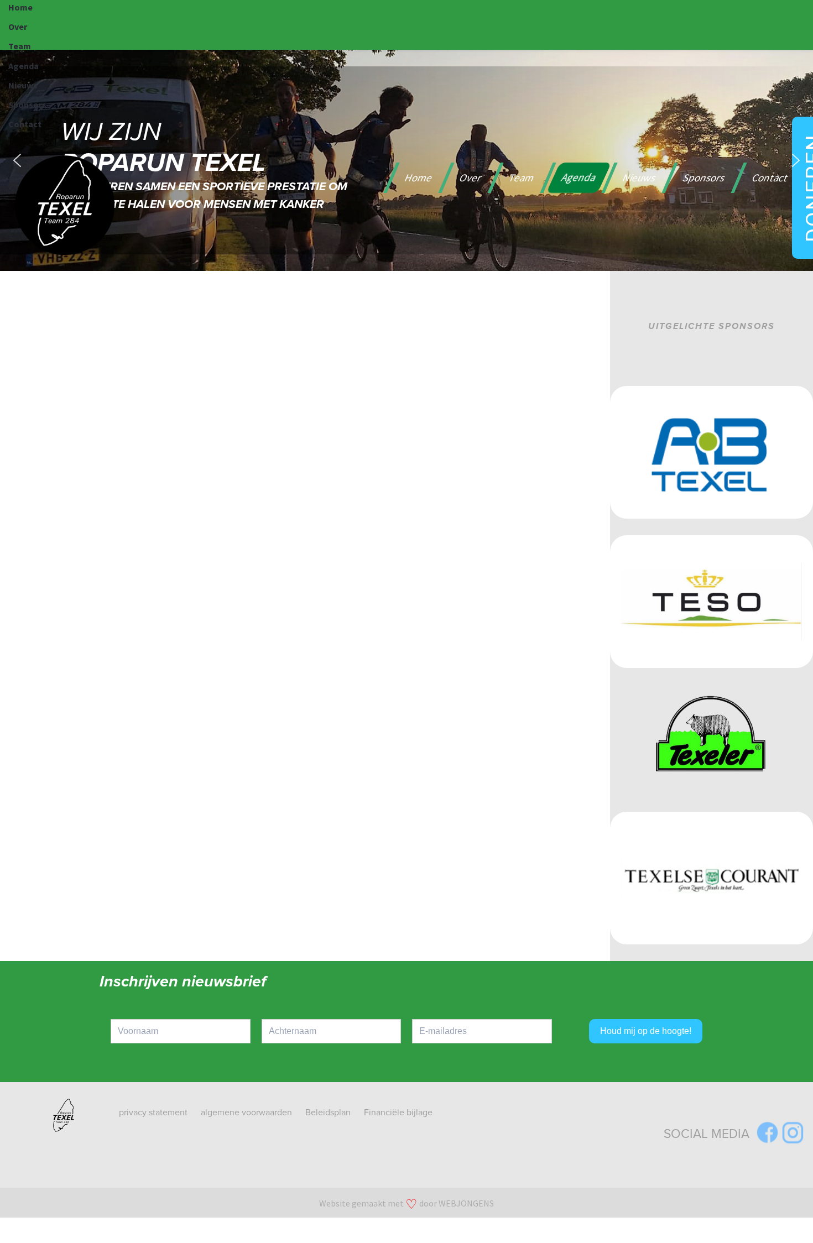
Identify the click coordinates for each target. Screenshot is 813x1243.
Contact (24, 123)
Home (20, 7)
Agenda (23, 65)
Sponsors (27, 104)
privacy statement (153, 1112)
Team (19, 45)
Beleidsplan (328, 1112)
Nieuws (23, 85)
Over (17, 26)
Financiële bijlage (398, 1112)
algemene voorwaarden (246, 1112)
